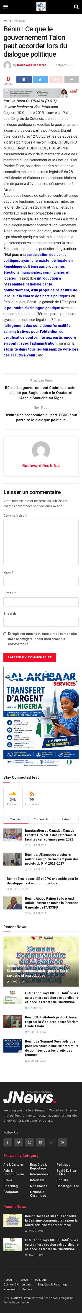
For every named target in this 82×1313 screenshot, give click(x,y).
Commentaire (15, 515)
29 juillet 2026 (36, 1032)
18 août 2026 (35, 1008)
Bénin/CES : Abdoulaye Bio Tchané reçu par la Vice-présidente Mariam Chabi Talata (52, 1021)
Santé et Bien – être (66, 1172)
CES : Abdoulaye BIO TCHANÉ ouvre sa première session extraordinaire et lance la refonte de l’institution (52, 997)
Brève (7, 1180)
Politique (20, 20)
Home (7, 20)
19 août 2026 (17, 981)
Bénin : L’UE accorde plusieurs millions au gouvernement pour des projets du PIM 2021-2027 (52, 859)
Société (62, 1180)
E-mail (9, 593)
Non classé (38, 1186)
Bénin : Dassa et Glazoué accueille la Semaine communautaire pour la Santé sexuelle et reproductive (38, 971)
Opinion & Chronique (38, 1193)
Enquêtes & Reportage (38, 1166)
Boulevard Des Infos (31, 65)
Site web (9, 613)
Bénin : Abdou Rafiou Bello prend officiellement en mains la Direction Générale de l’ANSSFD (52, 903)
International (39, 1174)
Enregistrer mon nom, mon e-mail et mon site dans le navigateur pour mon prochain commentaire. (42, 639)
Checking (10, 1186)
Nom (8, 573)
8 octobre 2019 (63, 65)
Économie (11, 1192)
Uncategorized (67, 1186)
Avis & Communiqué (13, 1172)
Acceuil (8, 1279)
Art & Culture (13, 1165)
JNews (17, 1298)
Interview (37, 1180)
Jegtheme (22, 1302)
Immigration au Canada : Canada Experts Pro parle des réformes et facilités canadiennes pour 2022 (50, 835)
